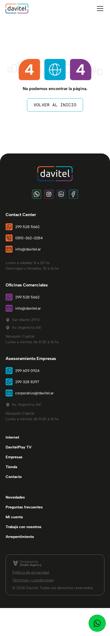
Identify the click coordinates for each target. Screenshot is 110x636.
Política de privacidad (30, 572)
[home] (17, 8)
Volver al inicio (55, 105)
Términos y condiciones (33, 580)
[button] (99, 8)
